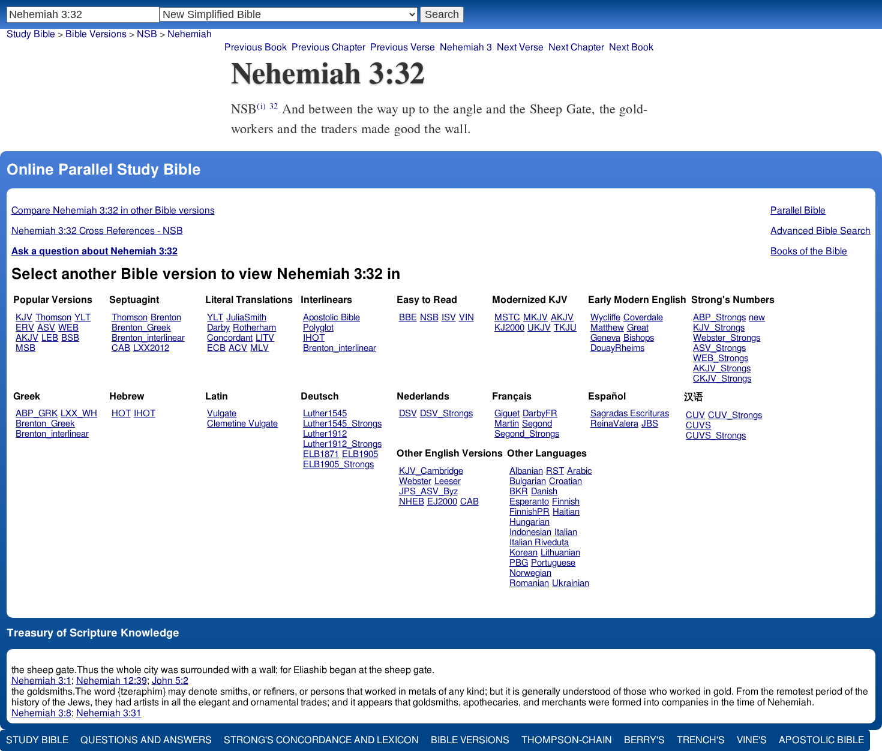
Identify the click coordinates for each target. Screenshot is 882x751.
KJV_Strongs (719, 327)
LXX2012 (151, 348)
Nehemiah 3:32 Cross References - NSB (97, 231)
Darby (218, 327)
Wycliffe (605, 317)
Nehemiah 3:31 (109, 713)
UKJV (539, 327)
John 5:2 (170, 681)
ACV (238, 348)
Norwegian (530, 573)
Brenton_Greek (141, 327)
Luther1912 (325, 433)
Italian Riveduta (539, 542)
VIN (466, 317)
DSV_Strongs (446, 413)
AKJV (27, 338)
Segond (537, 423)
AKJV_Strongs (722, 368)
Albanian (526, 471)
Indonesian (530, 532)
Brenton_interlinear (148, 338)
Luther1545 (325, 413)
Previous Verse (402, 47)
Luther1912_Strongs (342, 444)
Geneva (605, 338)
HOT (121, 413)
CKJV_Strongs (722, 378)
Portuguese (553, 562)
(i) (261, 106)
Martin (506, 423)
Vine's (752, 740)
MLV (259, 348)
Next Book (631, 47)
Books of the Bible (808, 251)
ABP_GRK (37, 413)
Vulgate (221, 413)
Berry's (644, 740)
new (757, 317)
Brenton (166, 317)
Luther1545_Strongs (342, 423)
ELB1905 (360, 454)
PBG (518, 562)
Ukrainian (570, 583)
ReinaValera (614, 423)
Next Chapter (576, 47)
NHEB (411, 501)
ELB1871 (321, 454)
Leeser (447, 481)
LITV (265, 338)
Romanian (529, 583)
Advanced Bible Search (820, 231)
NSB (429, 317)
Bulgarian (527, 481)
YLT (82, 317)
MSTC (507, 317)
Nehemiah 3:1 (41, 681)
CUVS (698, 425)
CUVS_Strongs (716, 435)
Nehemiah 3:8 (41, 713)
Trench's (701, 740)
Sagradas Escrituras (629, 413)
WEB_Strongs (720, 358)
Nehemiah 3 (466, 47)
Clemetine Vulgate (242, 423)
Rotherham (254, 327)
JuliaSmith (246, 317)
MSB (25, 348)
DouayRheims (617, 348)
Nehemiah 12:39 (111, 681)
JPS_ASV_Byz (428, 491)
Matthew (607, 327)
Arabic (579, 471)
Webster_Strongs (726, 338)
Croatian (565, 481)
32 (273, 106)
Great (638, 327)
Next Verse (520, 47)
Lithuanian (560, 552)
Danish (544, 491)
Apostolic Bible (821, 740)
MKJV (535, 317)
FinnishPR (529, 511)
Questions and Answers (146, 740)
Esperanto (529, 501)
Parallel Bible (798, 210)
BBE (408, 317)
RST (555, 471)
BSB (70, 338)
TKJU (565, 327)
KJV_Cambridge (431, 471)
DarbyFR (540, 413)
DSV (408, 413)
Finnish (566, 501)
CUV (695, 415)
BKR (518, 491)
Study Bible (31, 34)
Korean (523, 552)
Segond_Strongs (526, 433)
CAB (121, 348)
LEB (49, 338)
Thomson (53, 317)
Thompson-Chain (566, 740)
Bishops (638, 338)
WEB (68, 327)
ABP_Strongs (719, 317)
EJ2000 (442, 501)
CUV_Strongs (735, 415)
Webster (415, 481)
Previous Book (255, 47)
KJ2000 (509, 327)
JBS (649, 423)
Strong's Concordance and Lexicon (321, 740)
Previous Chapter (328, 47)
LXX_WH (79, 413)
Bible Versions (96, 34)
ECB (216, 348)
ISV (449, 317)
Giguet (507, 413)
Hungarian (529, 522)
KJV (24, 317)
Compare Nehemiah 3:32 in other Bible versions (113, 210)
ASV (46, 327)
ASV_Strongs (719, 348)
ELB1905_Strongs (338, 464)
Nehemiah (189, 34)
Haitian (566, 511)
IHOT (314, 338)
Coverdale (643, 317)
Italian (565, 532)
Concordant (230, 338)
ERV (25, 327)
